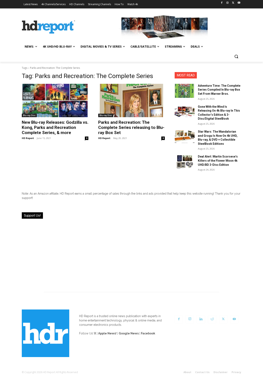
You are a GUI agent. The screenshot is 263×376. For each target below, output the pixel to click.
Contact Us (202, 372)
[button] (236, 56)
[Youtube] (238, 3)
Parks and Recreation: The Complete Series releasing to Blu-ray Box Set (131, 127)
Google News (129, 333)
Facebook (148, 333)
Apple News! (107, 333)
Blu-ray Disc (29, 115)
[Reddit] (212, 319)
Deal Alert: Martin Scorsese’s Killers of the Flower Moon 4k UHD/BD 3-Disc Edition (218, 160)
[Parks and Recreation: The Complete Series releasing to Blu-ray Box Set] (131, 100)
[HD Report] (48, 27)
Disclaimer (220, 372)
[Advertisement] (131, 253)
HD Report (28, 138)
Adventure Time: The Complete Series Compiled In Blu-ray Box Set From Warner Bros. (219, 89)
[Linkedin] (201, 319)
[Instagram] (227, 3)
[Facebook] (221, 3)
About (187, 372)
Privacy (236, 372)
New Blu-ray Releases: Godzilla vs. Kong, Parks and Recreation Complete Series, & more (55, 127)
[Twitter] (233, 3)
